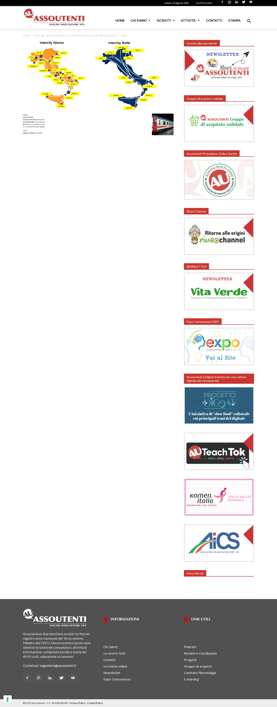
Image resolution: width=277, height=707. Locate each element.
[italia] (93, 110)
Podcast (190, 647)
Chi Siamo (139, 20)
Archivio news (204, 3)
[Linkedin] (236, 3)
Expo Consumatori (117, 679)
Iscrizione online (115, 666)
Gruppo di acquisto (198, 666)
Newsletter (112, 673)
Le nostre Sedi (114, 653)
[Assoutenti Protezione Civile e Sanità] (219, 198)
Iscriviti (164, 20)
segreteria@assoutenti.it (58, 665)
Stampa (234, 20)
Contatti (214, 20)
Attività (188, 20)
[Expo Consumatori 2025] (219, 364)
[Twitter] (243, 3)
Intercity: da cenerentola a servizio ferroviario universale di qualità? (76, 35)
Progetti (190, 660)
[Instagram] (229, 3)
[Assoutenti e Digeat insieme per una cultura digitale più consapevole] (219, 423)
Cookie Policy (95, 703)
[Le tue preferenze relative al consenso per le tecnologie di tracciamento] (7, 699)
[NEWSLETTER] (219, 309)
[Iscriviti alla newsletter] (219, 86)
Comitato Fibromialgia (200, 673)
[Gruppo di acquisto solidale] (219, 141)
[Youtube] (251, 3)
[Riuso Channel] (219, 254)
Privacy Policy (77, 703)
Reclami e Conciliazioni (200, 653)
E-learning (191, 679)
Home (120, 20)
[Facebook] (222, 3)
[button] (249, 21)
